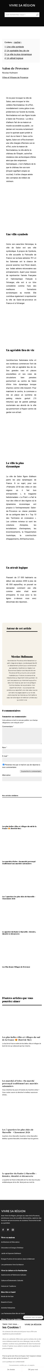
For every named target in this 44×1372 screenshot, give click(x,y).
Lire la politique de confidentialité (13, 1362)
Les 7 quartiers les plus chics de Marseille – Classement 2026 (19, 898)
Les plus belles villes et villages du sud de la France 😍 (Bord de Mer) (19, 827)
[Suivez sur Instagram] (13, 1230)
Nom (4, 747)
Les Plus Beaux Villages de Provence (16, 967)
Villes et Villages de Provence (15, 78)
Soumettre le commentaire (31, 771)
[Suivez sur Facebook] (3, 1230)
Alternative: (6, 775)
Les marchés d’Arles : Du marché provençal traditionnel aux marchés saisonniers (19, 863)
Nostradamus (19, 105)
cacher (17, 42)
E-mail (5, 756)
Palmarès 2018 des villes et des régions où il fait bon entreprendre (21, 490)
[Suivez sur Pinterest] (8, 1230)
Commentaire (8, 726)
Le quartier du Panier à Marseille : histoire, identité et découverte (19, 933)
